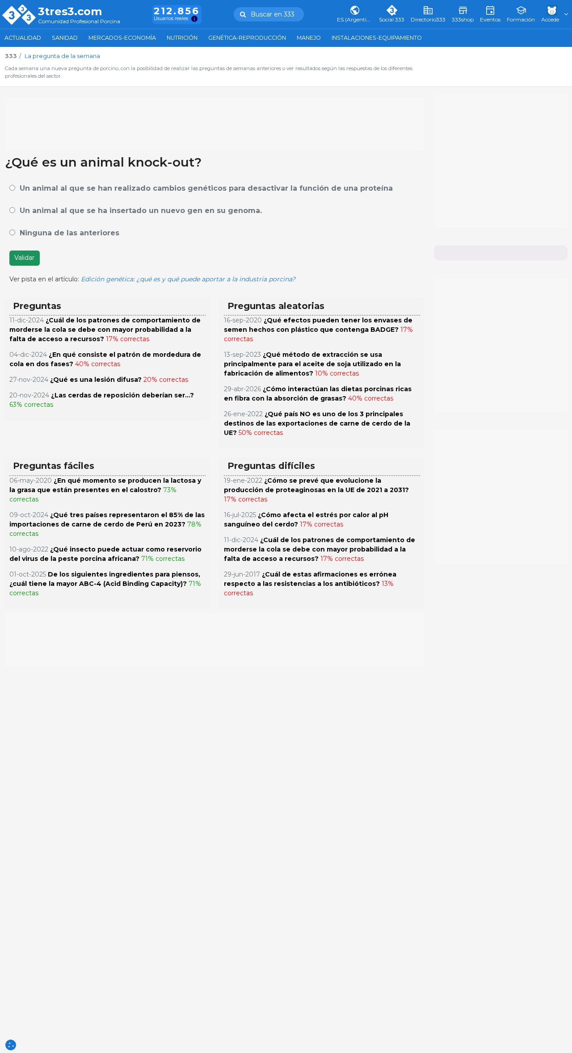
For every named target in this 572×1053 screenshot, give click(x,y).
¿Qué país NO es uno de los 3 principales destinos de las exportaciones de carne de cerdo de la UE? (317, 423)
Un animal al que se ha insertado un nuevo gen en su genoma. (141, 210)
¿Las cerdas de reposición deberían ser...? (122, 395)
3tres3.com (70, 11)
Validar (24, 258)
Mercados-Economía (122, 37)
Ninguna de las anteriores (69, 233)
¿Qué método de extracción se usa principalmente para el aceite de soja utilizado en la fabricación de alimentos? (312, 364)
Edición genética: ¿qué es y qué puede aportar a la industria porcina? (188, 279)
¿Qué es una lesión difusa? (96, 380)
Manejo (309, 37)
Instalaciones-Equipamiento (377, 37)
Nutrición (182, 37)
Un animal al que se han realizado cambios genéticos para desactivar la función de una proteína (206, 188)
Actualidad (22, 37)
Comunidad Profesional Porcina (79, 22)
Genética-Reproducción (247, 37)
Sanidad (65, 37)
